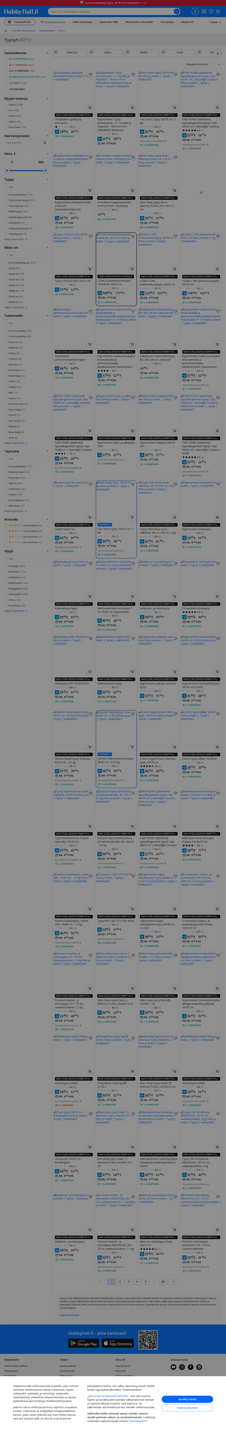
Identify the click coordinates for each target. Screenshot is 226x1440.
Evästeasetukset (187, 1407)
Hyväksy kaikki (187, 1399)
